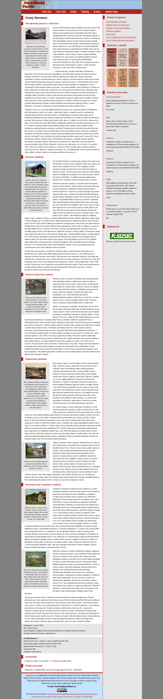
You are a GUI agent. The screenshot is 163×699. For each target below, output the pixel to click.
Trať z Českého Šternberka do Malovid (120, 40)
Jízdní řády (111, 11)
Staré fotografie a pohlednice (116, 22)
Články (85, 11)
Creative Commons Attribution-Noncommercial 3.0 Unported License (73, 694)
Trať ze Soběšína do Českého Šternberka (121, 37)
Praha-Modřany (111, 205)
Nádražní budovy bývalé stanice (117, 25)
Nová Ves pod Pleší (113, 97)
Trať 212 (61, 11)
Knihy (97, 11)
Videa (73, 11)
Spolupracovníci (31, 675)
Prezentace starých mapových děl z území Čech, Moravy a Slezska (56, 697)
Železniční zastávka (113, 31)
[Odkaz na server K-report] (121, 236)
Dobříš (108, 179)
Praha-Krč (110, 138)
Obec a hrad (110, 34)
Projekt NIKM (87, 697)
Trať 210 (46, 11)
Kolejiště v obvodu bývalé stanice (118, 28)
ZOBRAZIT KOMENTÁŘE (61, 661)
